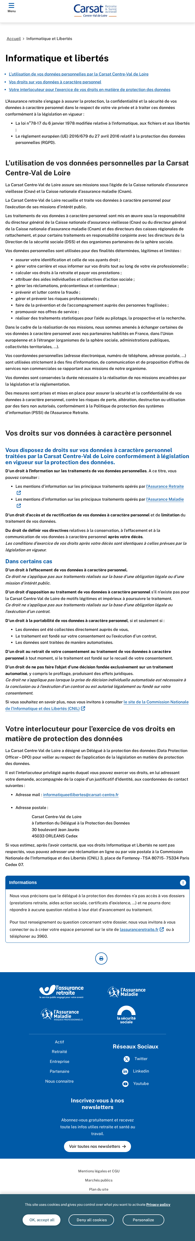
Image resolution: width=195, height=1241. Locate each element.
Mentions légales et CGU (99, 1171)
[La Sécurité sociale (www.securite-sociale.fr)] (126, 1014)
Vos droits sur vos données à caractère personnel (55, 82)
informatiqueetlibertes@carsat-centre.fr (81, 794)
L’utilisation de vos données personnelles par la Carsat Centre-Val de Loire (79, 74)
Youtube (140, 1083)
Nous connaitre (59, 1081)
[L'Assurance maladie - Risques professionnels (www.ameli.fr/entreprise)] (61, 1014)
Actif (59, 1042)
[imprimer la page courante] (101, 958)
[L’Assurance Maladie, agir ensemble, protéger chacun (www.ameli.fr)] (126, 991)
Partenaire (59, 1071)
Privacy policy (158, 1204)
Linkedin (140, 1071)
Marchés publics (98, 1180)
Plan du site (98, 1189)
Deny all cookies (91, 1220)
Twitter (141, 1058)
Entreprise (59, 1061)
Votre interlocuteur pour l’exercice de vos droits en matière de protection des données (89, 89)
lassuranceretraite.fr (139, 929)
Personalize (143, 1220)
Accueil (14, 38)
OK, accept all (41, 1220)
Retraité (59, 1051)
